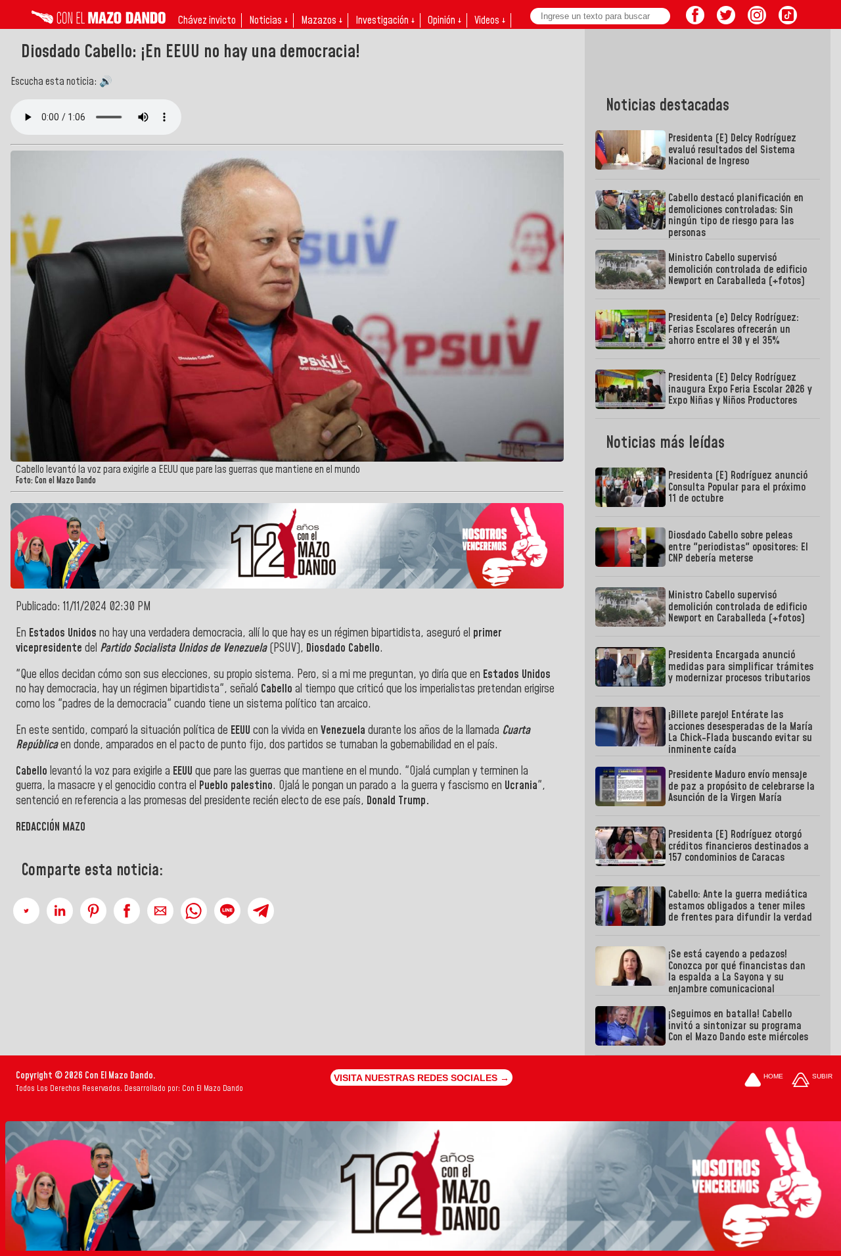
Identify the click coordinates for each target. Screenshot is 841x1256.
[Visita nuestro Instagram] (757, 20)
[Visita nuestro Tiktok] (788, 20)
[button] (26, 911)
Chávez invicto (207, 20)
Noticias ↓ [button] (268, 20)
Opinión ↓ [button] (444, 20)
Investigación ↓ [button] (385, 20)
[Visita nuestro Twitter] (726, 20)
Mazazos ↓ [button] (321, 20)
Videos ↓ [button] (489, 20)
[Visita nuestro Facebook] (695, 20)
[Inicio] (99, 20)
